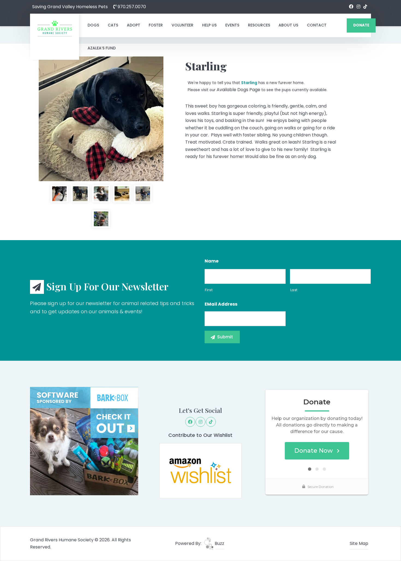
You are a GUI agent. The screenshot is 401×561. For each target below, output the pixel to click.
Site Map (359, 543)
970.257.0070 (131, 7)
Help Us (209, 25)
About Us (288, 25)
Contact (317, 25)
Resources (259, 25)
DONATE (361, 25)
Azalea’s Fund (102, 48)
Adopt (133, 25)
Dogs (93, 25)
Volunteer (182, 25)
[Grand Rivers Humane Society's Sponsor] (84, 441)
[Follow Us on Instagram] (358, 6)
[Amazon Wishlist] (200, 470)
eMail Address (221, 304)
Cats (113, 25)
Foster (156, 25)
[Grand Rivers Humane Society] (54, 28)
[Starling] (101, 118)
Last (294, 290)
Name (212, 261)
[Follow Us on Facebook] (351, 6)
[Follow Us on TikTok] (365, 6)
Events (232, 25)
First (209, 290)
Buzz (219, 543)
